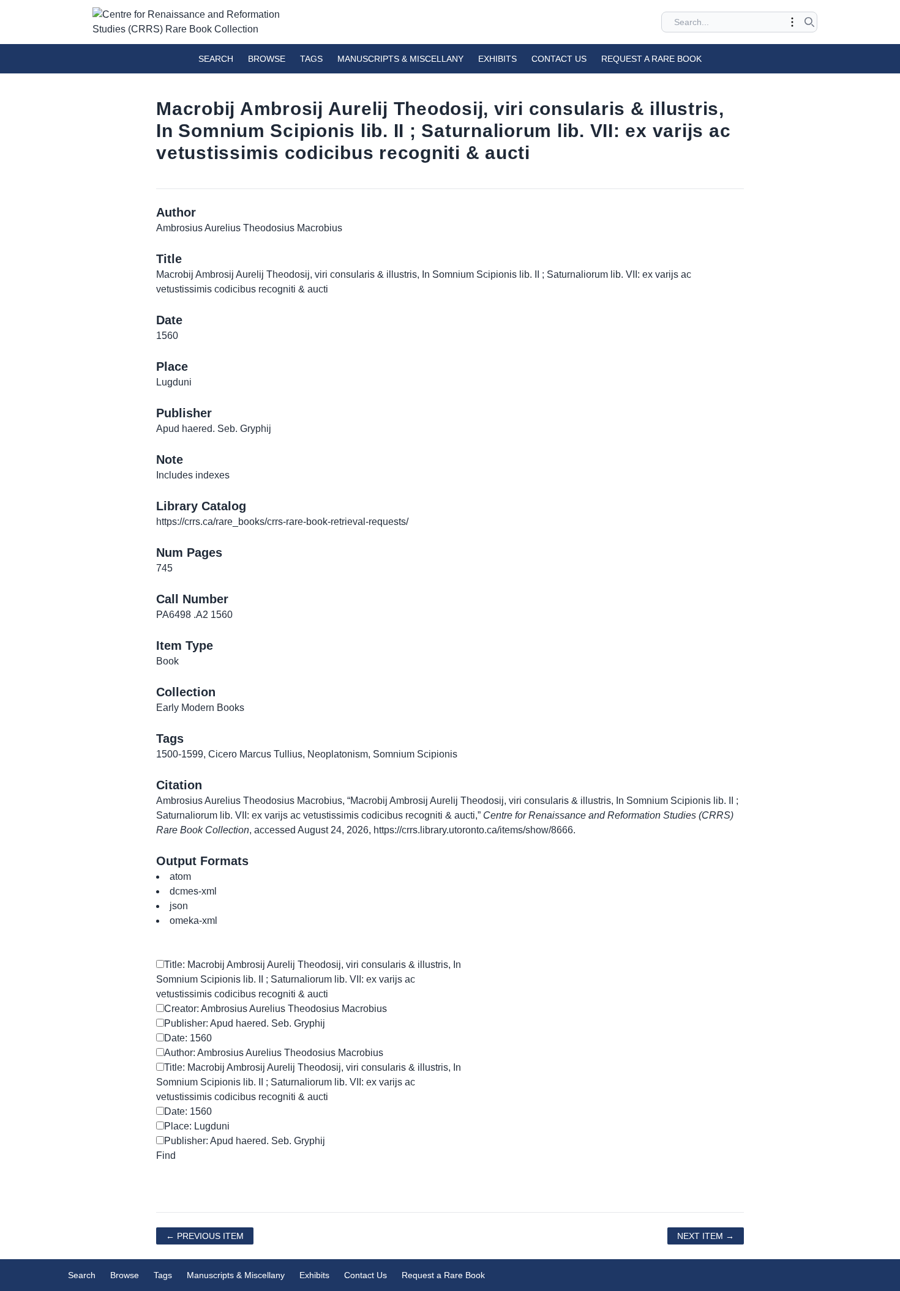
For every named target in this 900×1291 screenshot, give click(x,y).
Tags (311, 59)
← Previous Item (205, 1236)
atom (180, 876)
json (179, 906)
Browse (266, 59)
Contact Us (559, 59)
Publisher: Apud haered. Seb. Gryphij (244, 1023)
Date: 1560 (188, 1038)
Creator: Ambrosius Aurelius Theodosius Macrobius (275, 1008)
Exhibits (497, 59)
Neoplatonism (337, 754)
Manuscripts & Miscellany (400, 59)
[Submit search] (809, 22)
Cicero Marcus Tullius (255, 754)
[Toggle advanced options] (792, 22)
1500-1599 (179, 754)
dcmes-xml (193, 891)
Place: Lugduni (197, 1126)
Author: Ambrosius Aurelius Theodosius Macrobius (273, 1052)
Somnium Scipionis (415, 754)
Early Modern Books (200, 707)
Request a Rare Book (651, 59)
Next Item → (705, 1236)
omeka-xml (193, 920)
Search (215, 59)
